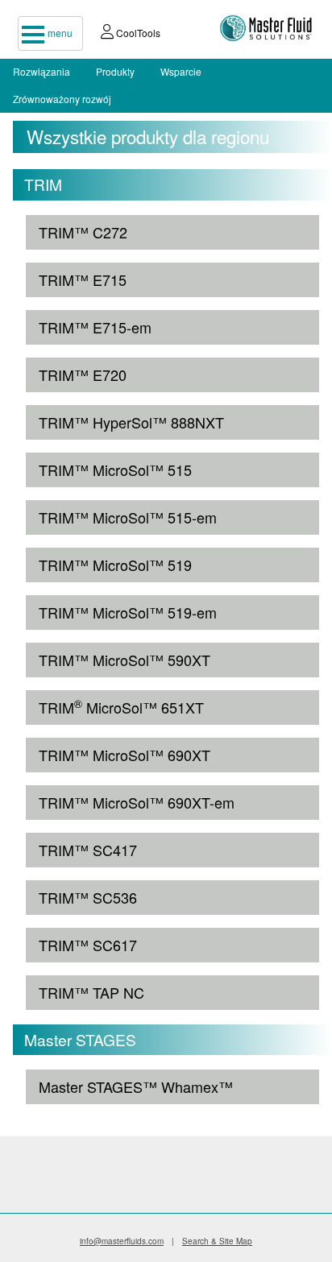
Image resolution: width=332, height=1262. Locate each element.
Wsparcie (180, 71)
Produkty (115, 71)
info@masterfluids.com (122, 1241)
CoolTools (137, 32)
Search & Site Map (217, 1241)
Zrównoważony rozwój (62, 99)
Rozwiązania (41, 71)
